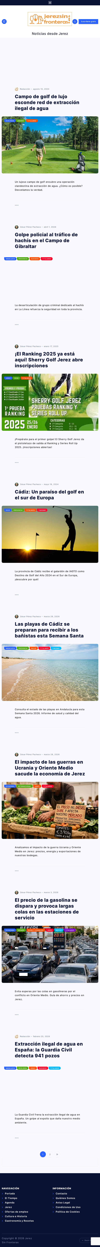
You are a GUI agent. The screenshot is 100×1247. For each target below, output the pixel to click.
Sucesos (35, 259)
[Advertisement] (50, 62)
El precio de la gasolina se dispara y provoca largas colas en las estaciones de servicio (47, 909)
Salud (33, 648)
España (21, 121)
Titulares (32, 121)
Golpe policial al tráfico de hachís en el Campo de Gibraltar (46, 240)
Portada (10, 1193)
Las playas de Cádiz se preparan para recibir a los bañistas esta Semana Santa (49, 630)
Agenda (9, 1202)
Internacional (24, 786)
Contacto (61, 1193)
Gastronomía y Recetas (19, 1220)
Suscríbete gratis (88, 21)
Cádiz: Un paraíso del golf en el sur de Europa (49, 495)
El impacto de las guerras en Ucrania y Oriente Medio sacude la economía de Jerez (50, 768)
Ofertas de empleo (16, 1211)
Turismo (42, 510)
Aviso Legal (63, 1202)
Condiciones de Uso (68, 1207)
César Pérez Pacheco (30, 227)
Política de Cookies (68, 1211)
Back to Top (90, 1240)
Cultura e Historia (16, 1216)
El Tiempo (11, 1198)
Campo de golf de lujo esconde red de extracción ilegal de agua (47, 102)
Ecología (10, 121)
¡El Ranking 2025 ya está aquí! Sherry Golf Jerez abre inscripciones (49, 359)
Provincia (23, 259)
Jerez (8, 378)
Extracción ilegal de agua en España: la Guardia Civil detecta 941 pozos (49, 1050)
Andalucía (10, 259)
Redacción (25, 89)
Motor (59, 930)
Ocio (16, 378)
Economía (10, 786)
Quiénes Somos (65, 1198)
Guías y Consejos (35, 930)
